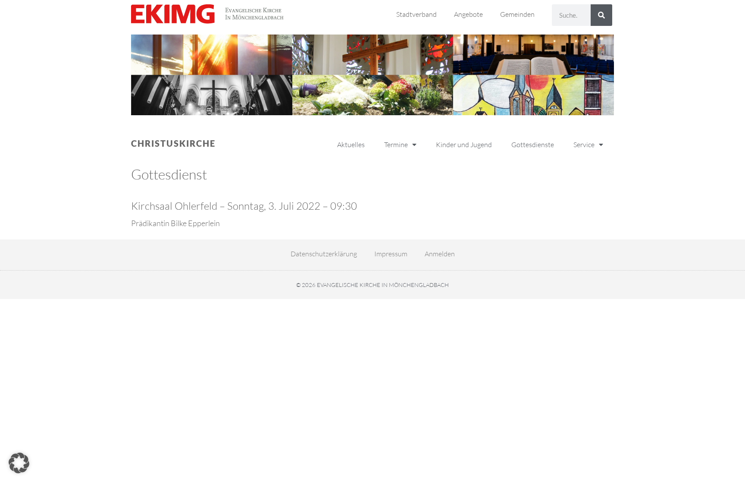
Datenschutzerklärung (324, 253)
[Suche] (601, 15)
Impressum (390, 253)
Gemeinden (517, 14)
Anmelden (440, 253)
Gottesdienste (532, 144)
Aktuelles (351, 144)
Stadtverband (416, 14)
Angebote (468, 14)
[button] (19, 463)
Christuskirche (173, 143)
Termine (396, 144)
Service (584, 144)
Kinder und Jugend (464, 144)
